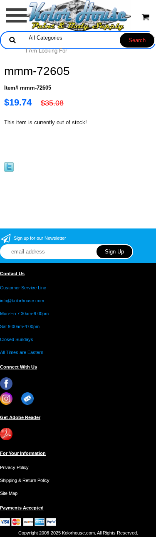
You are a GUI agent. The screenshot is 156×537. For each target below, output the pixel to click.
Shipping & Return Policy (25, 480)
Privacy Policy (14, 467)
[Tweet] (9, 170)
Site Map (8, 493)
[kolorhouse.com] (78, 15)
